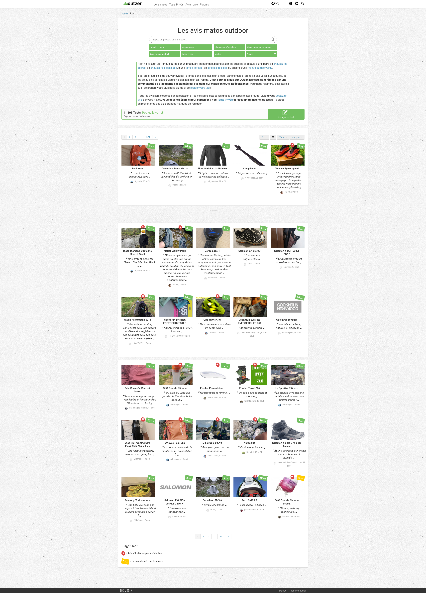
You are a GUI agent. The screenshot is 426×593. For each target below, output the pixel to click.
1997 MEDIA (126, 590)
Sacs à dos (187, 54)
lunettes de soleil (217, 68)
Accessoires (188, 47)
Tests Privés (176, 4)
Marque (296, 137)
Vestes (218, 54)
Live (195, 4)
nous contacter (298, 590)
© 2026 (283, 590)
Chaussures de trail (159, 54)
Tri (264, 137)
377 (148, 137)
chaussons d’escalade (164, 68)
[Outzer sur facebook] (273, 4)
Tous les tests (157, 47)
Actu (188, 4)
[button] (297, 3)
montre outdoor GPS (260, 68)
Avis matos (160, 4)
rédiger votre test (200, 88)
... (141, 137)
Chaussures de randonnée (259, 47)
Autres (250, 54)
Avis (132, 13)
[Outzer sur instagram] (277, 4)
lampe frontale (194, 68)
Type (282, 137)
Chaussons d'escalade (225, 47)
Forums (204, 4)
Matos (125, 13)
